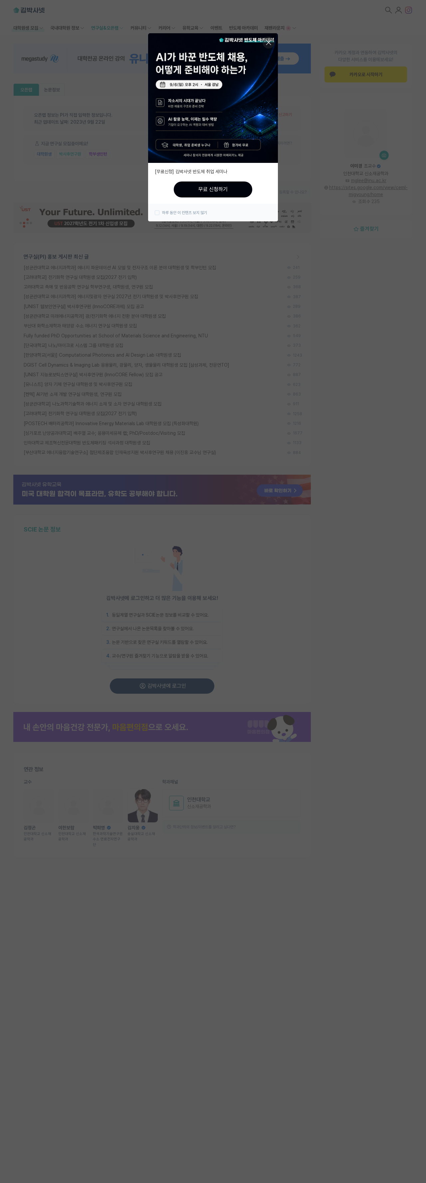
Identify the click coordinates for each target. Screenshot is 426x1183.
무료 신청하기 (213, 189)
